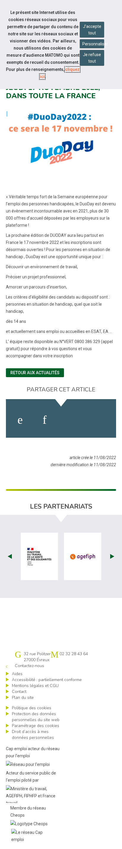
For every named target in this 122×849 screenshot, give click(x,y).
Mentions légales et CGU (35, 685)
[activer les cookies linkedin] (44, 419)
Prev (10, 556)
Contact (19, 691)
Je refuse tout (92, 58)
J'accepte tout (92, 29)
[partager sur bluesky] (99, 419)
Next (112, 556)
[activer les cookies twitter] (70, 419)
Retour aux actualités (35, 372)
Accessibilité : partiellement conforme (47, 680)
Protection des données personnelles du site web (36, 717)
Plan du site (23, 697)
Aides (17, 674)
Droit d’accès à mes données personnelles (33, 734)
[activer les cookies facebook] (20, 419)
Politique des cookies (31, 708)
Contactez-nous (29, 666)
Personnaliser (93, 44)
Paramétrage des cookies (35, 726)
